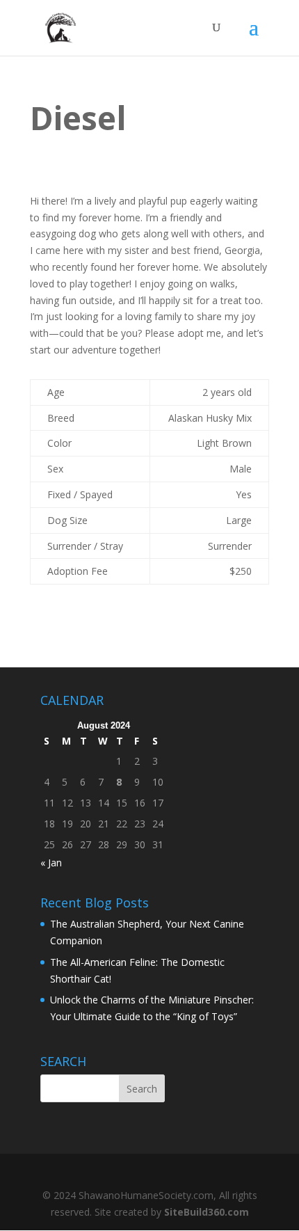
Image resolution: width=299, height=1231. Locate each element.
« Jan (51, 862)
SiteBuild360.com (206, 1211)
